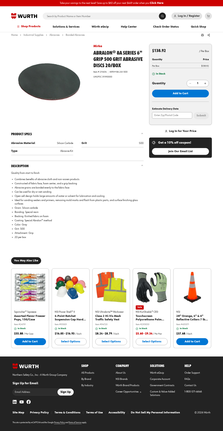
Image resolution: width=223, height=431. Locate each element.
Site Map (18, 412)
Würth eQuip (100, 26)
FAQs (187, 379)
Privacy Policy (39, 412)
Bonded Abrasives (75, 35)
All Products (87, 372)
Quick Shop (198, 26)
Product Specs (21, 134)
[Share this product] (209, 35)
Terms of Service (75, 423)
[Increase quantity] (205, 83)
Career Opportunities (127, 391)
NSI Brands (122, 379)
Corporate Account (160, 379)
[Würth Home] (24, 16)
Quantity (159, 83)
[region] (111, 3)
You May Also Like (26, 260)
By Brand (86, 379)
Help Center (129, 26)
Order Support (192, 372)
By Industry (87, 385)
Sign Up (65, 392)
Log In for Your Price (182, 131)
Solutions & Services (66, 26)
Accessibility (117, 412)
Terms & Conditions (67, 412)
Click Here (156, 3)
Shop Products (30, 26)
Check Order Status (166, 26)
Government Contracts (162, 385)
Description (20, 166)
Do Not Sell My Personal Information (155, 412)
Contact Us (190, 385)
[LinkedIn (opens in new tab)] (15, 402)
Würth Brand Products (127, 385)
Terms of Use (94, 412)
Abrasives (54, 35)
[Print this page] (202, 35)
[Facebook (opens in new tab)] (28, 402)
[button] (49, 82)
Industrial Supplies (34, 35)
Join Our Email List (180, 151)
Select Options (70, 341)
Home (14, 35)
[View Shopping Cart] (208, 16)
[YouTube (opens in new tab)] (22, 402)
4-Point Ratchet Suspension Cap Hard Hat (69, 320)
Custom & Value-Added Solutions (162, 393)
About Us (121, 372)
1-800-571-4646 (193, 391)
